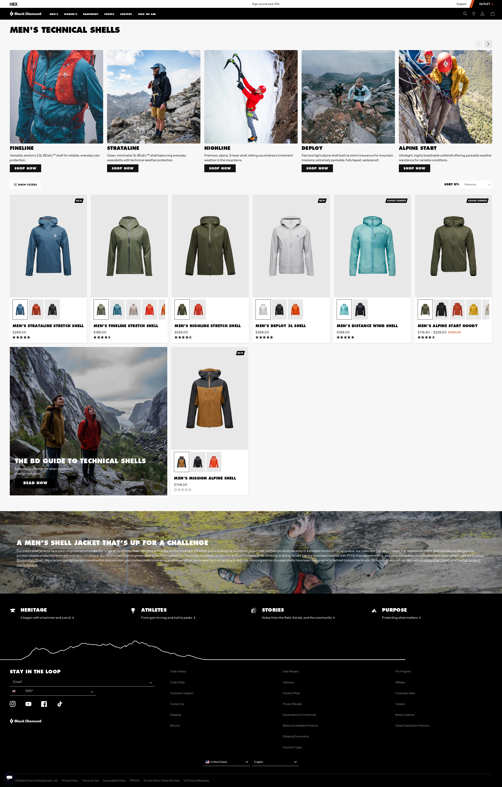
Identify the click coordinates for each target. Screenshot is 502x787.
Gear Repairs (291, 671)
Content (126, 14)
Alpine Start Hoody (437, 560)
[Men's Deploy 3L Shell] (291, 246)
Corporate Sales (405, 693)
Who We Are (147, 14)
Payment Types (292, 747)
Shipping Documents (296, 736)
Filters (27, 185)
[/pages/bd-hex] (14, 4)
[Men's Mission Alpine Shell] (209, 398)
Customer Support (181, 693)
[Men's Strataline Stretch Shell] (48, 246)
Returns (175, 725)
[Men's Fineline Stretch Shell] (129, 246)
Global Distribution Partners (412, 725)
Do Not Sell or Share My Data (162, 780)
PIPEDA (135, 780)
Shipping (175, 715)
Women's (70, 14)
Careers (400, 704)
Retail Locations (405, 715)
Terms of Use (90, 780)
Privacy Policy (70, 780)
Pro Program (403, 671)
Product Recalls (292, 704)
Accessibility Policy (114, 780)
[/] (25, 14)
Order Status (178, 671)
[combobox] (16, 691)
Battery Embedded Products (300, 725)
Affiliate (400, 682)
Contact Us (177, 704)
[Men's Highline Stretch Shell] (210, 246)
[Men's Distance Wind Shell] (372, 246)
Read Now (35, 482)
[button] (54, 14)
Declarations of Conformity (299, 715)
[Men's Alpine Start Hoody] (453, 246)
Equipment (91, 14)
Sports (109, 14)
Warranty (288, 682)
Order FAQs (177, 682)
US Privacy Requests (196, 780)
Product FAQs (291, 693)
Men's (54, 14)
